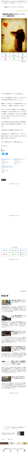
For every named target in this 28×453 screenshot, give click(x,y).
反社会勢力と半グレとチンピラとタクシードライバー (7, 168)
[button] (25, 250)
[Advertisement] (14, 77)
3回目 (6, 142)
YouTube (3, 133)
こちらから (4, 145)
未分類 (4, 179)
